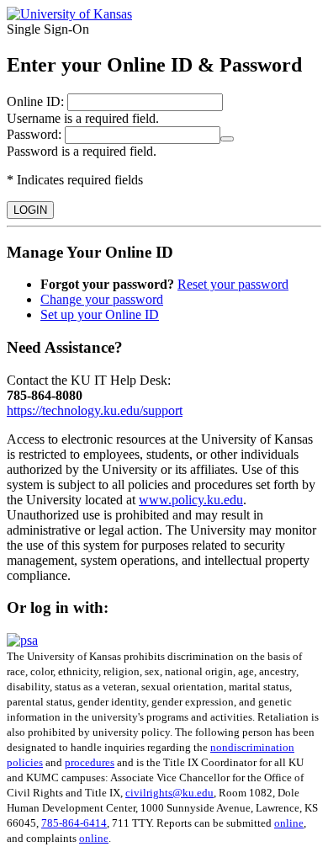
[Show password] (227, 138)
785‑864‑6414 (74, 823)
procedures (89, 762)
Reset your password (232, 284)
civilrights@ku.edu (169, 792)
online (289, 823)
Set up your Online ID (99, 314)
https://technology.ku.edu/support (95, 410)
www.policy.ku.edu (191, 500)
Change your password (101, 299)
